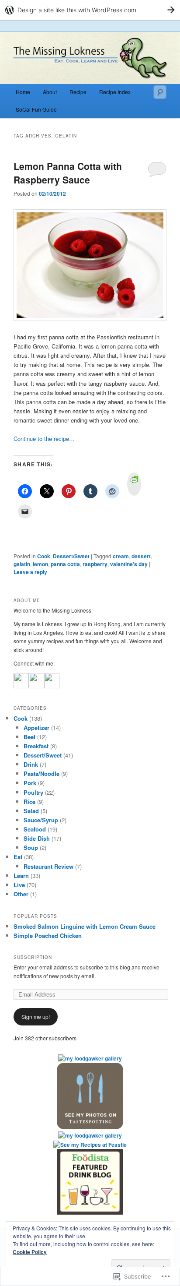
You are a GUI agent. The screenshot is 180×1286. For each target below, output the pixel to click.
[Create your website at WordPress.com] (90, 10)
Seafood (35, 829)
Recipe (78, 91)
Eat (18, 857)
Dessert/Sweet (71, 556)
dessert (141, 556)
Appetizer (36, 727)
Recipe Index (115, 91)
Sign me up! (35, 1016)
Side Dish (37, 838)
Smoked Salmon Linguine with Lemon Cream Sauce (85, 926)
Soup (31, 847)
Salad (31, 811)
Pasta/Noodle (41, 773)
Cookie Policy (30, 1252)
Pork (30, 783)
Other (21, 894)
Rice (29, 801)
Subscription (33, 957)
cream (121, 556)
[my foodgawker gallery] (90, 1058)
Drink (31, 764)
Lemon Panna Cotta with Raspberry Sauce (68, 173)
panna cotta (65, 564)
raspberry (95, 564)
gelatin (22, 564)
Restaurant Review (48, 866)
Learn (21, 875)
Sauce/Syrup (41, 820)
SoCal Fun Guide (36, 109)
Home (23, 91)
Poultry (33, 792)
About (50, 91)
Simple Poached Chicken (48, 935)
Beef (29, 737)
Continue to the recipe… (44, 438)
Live (19, 885)
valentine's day (129, 564)
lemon (40, 564)
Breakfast (36, 746)
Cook (43, 556)
